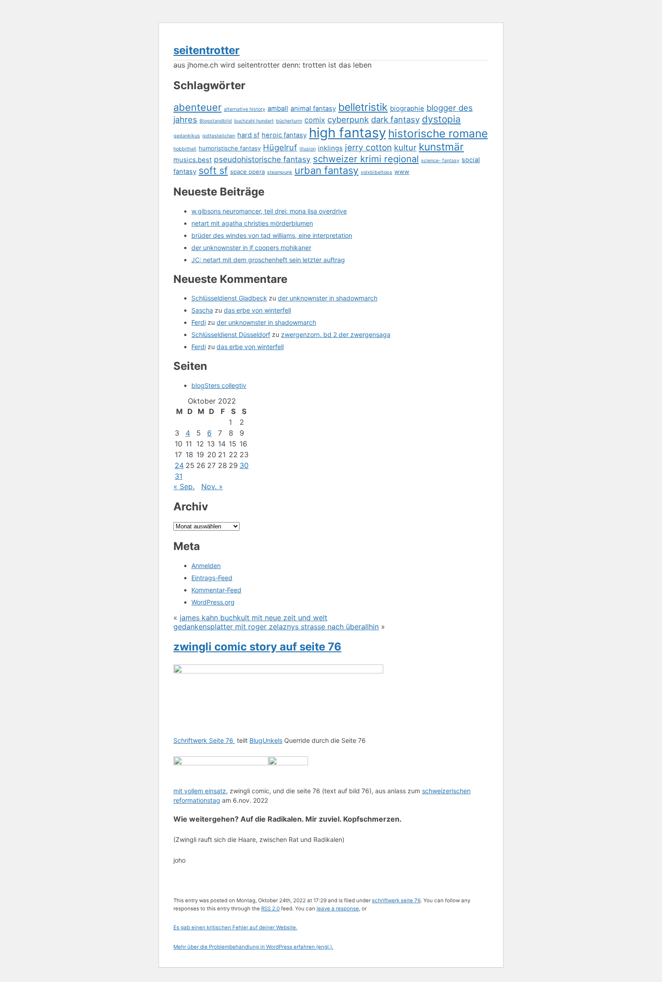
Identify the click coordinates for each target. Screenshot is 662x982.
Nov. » (212, 486)
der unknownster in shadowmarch (327, 298)
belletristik (363, 107)
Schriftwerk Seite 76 (204, 740)
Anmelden (206, 565)
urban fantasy (326, 170)
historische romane (438, 133)
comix (314, 119)
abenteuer (197, 107)
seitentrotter (206, 50)
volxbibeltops (376, 172)
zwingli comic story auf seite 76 (257, 646)
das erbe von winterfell (257, 310)
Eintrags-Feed (211, 578)
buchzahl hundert (254, 121)
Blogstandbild (216, 121)
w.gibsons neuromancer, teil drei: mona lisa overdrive (269, 211)
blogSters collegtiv (218, 385)
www (401, 171)
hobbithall (184, 149)
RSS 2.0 (270, 908)
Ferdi (198, 322)
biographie (407, 109)
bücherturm (289, 121)
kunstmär (441, 147)
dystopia (441, 119)
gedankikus (186, 136)
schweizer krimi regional (366, 158)
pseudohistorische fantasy (262, 159)
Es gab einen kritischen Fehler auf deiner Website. (235, 927)
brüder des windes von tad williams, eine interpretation (271, 235)
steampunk (279, 172)
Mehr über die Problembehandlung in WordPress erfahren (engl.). (253, 947)
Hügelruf (280, 147)
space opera (247, 171)
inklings (330, 148)
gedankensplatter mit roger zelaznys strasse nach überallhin (276, 626)
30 (244, 465)
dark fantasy (395, 119)
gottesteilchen (218, 136)
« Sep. (184, 486)
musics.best (192, 160)
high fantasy (347, 133)
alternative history (244, 109)
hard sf (248, 135)
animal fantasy (313, 109)
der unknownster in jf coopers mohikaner (251, 247)
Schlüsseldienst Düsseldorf (230, 334)
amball (278, 109)
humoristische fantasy (230, 148)
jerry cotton (368, 147)
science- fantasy (440, 161)
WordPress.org (213, 602)
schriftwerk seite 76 (396, 900)
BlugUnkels (265, 740)
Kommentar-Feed (216, 590)
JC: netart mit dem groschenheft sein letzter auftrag (268, 260)
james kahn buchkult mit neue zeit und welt (253, 617)
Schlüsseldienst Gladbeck (229, 298)
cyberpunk (348, 119)
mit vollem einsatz (199, 791)
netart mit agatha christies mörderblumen (252, 223)
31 (178, 476)
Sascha (202, 310)
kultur (405, 147)
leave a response (338, 908)
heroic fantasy (284, 135)
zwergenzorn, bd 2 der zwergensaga (335, 334)
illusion (307, 149)
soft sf (213, 170)
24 (179, 465)
